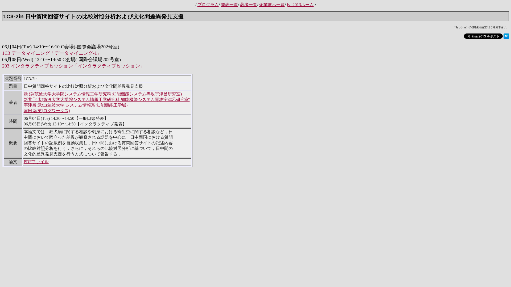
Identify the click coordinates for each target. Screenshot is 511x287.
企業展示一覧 (272, 4)
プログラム (208, 4)
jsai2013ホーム (300, 4)
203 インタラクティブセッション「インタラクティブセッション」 (73, 66)
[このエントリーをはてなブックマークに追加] (506, 37)
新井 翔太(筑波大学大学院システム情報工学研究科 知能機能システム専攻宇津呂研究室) (107, 99)
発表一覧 (229, 4)
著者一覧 (248, 4)
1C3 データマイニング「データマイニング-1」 (52, 53)
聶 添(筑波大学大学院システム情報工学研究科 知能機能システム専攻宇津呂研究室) (103, 94)
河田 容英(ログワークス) (47, 110)
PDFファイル (36, 161)
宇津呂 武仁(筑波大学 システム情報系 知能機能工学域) (75, 105)
